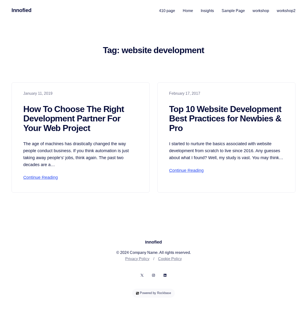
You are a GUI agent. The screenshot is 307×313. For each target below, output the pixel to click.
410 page (167, 11)
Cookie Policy (170, 259)
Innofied (21, 10)
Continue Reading (40, 177)
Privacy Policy (137, 259)
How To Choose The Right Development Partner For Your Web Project (73, 118)
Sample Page (233, 11)
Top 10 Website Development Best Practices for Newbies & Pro (225, 118)
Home (188, 11)
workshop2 (286, 11)
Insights (207, 11)
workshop (261, 11)
